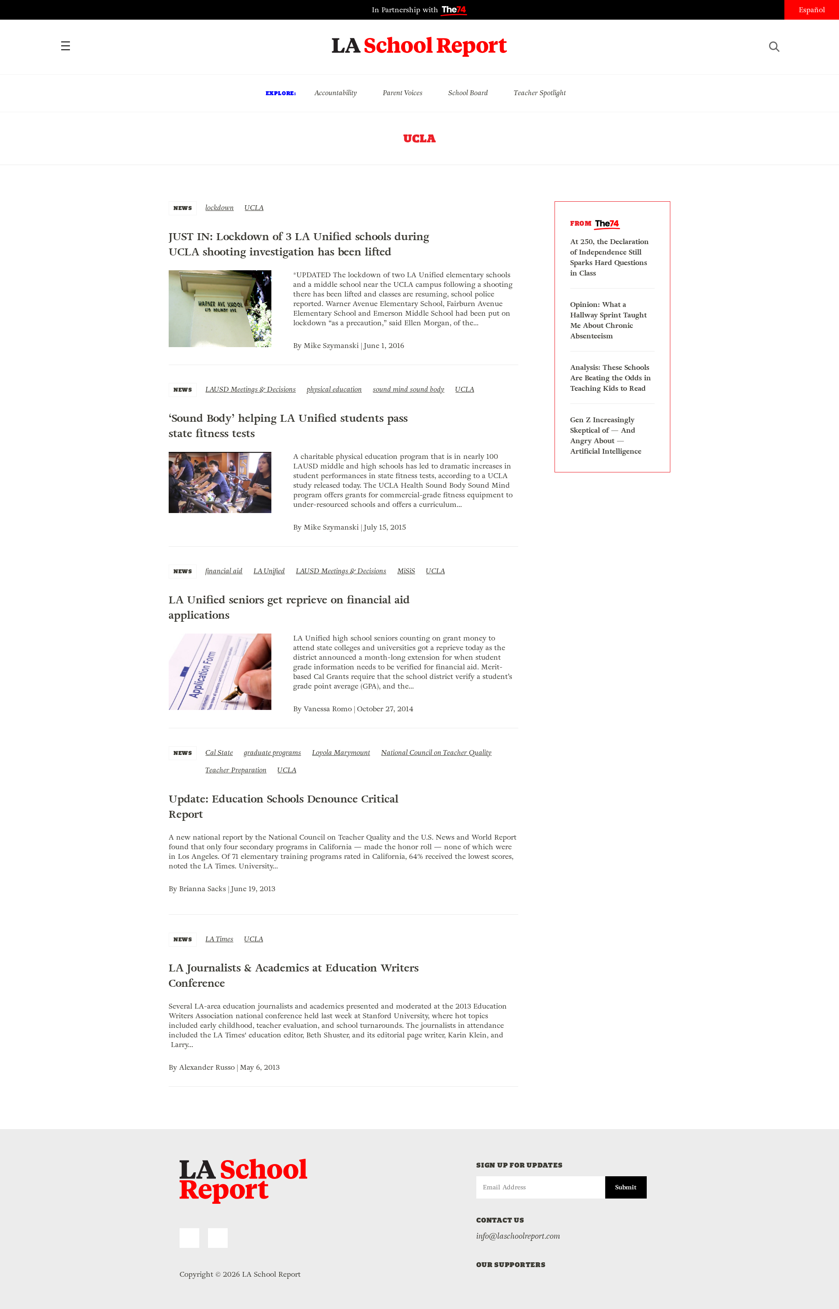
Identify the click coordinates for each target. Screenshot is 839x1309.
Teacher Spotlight (540, 93)
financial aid (224, 571)
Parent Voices (403, 93)
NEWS (182, 208)
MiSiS (406, 571)
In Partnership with (406, 10)
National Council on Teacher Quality (436, 753)
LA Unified (269, 571)
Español (812, 10)
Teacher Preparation (236, 770)
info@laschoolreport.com (518, 1236)
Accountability (335, 93)
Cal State (219, 753)
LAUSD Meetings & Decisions (250, 389)
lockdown (219, 208)
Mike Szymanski (331, 346)
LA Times (219, 939)
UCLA (254, 208)
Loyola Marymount (341, 753)
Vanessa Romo (328, 709)
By (298, 346)
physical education (334, 389)
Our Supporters (511, 1265)
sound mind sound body (408, 389)
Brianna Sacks (202, 889)
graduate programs (272, 753)
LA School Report (420, 41)
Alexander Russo (207, 1067)
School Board (468, 93)
